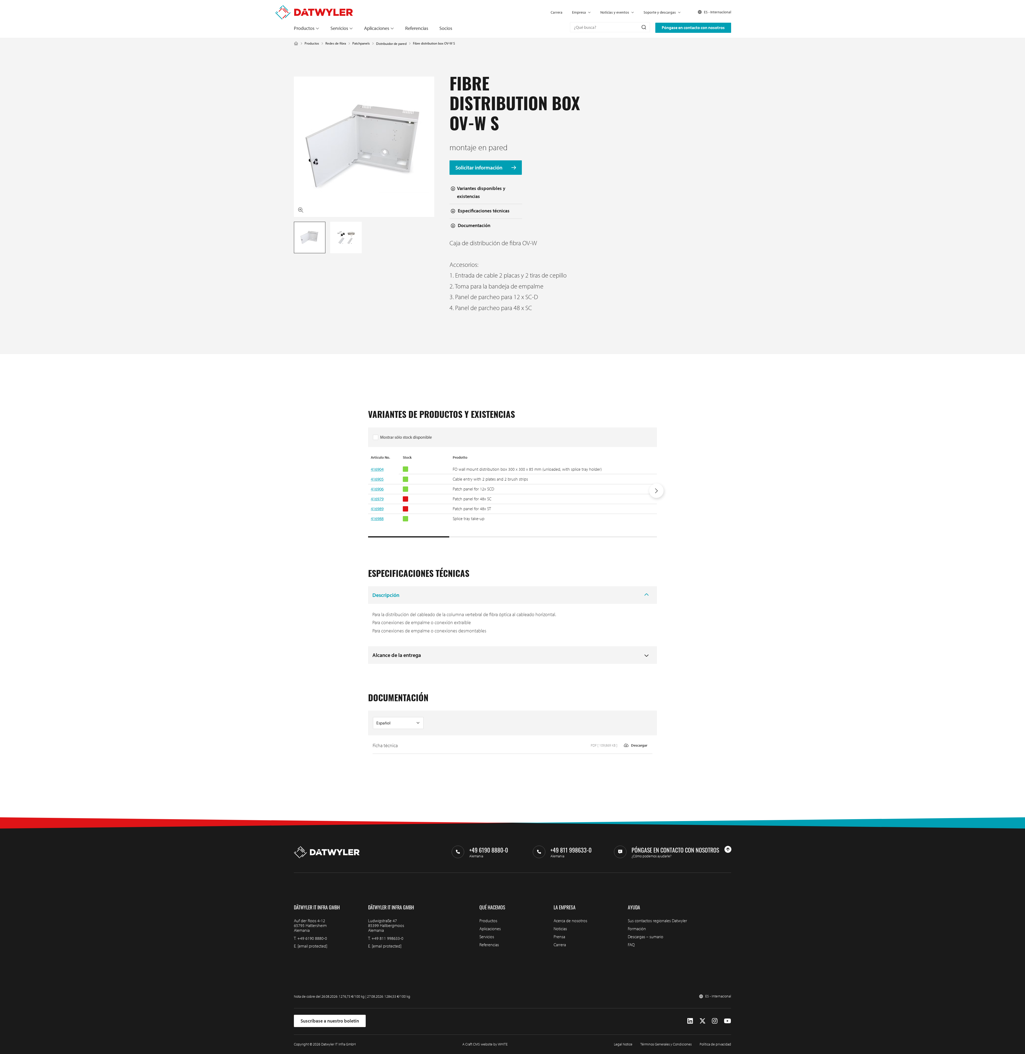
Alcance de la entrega (396, 655)
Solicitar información (479, 167)
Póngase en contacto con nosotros (693, 27)
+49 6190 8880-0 (312, 938)
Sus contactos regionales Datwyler (657, 920)
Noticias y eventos (614, 12)
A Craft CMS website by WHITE (485, 1044)
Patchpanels (361, 43)
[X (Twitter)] (702, 1021)
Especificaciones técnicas (484, 211)
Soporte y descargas (660, 12)
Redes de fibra (335, 43)
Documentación (474, 225)
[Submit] (643, 27)
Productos (304, 28)
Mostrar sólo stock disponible (406, 437)
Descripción (385, 595)
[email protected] (312, 946)
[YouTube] (727, 1021)
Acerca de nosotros (570, 920)
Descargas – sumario (645, 936)
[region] (512, 496)
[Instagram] (715, 1021)
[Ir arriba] (728, 849)
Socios (445, 28)
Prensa (559, 936)
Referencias (416, 28)
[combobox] (610, 27)
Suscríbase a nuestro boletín (330, 1021)
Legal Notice (623, 1044)
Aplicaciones (376, 28)
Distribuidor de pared (391, 43)
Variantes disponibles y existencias (481, 192)
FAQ (631, 944)
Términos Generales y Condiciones (666, 1044)
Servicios (339, 28)
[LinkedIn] (690, 1021)
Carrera (556, 12)
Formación (637, 928)
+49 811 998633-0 (387, 938)
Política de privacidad (715, 1044)
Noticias (560, 928)
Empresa (579, 12)
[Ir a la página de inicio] (314, 8)
